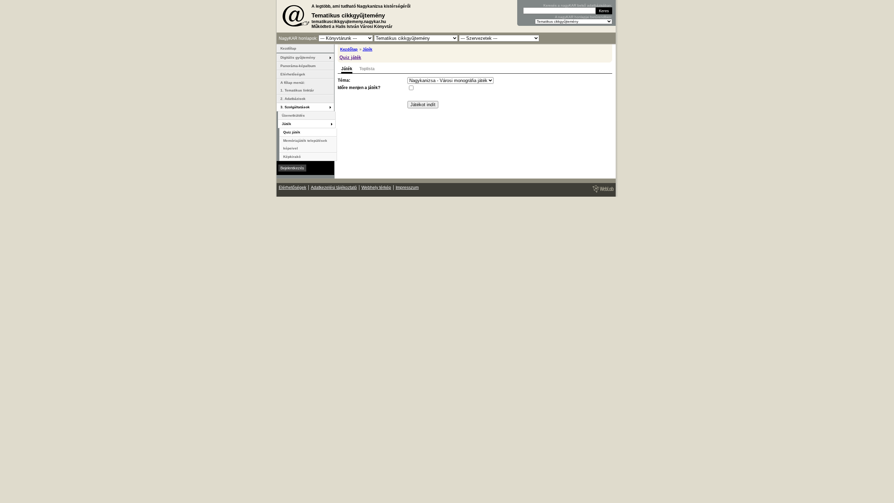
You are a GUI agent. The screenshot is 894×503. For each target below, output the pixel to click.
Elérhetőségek (292, 74)
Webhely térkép (376, 187)
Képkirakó (292, 157)
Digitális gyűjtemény (297, 57)
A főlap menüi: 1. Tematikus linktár (297, 86)
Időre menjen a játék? (359, 87)
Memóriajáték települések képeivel (305, 144)
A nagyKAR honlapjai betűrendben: (583, 17)
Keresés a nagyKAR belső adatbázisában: (577, 5)
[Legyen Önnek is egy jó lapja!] (602, 192)
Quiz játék (350, 57)
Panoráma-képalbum (298, 66)
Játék (367, 49)
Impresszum (407, 187)
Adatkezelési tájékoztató (334, 187)
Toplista (367, 68)
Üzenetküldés (293, 115)
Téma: (344, 80)
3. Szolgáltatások (295, 107)
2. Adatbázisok (293, 99)
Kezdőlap (349, 49)
